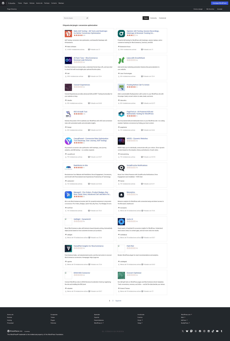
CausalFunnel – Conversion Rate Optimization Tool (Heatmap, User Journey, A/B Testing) (91, 140)
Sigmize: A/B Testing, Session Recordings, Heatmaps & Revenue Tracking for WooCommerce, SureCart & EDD (143, 32)
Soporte (96, 317)
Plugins (53, 320)
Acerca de (10, 314)
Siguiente (118, 300)
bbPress (184, 320)
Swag (140, 323)
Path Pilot (130, 246)
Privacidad (10, 323)
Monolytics (131, 192)
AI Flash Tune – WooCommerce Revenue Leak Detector (86, 59)
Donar (140, 320)
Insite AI (130, 219)
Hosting (9, 320)
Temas (53, 317)
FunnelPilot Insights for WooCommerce (89, 246)
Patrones (53, 323)
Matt (183, 317)
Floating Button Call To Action (138, 85)
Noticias (9, 317)
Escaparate (54, 314)
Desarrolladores (99, 320)
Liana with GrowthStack (136, 58)
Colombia (27, 331)
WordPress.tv (99, 323)
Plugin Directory (12, 9)
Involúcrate (141, 314)
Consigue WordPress (219, 3)
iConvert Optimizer (134, 273)
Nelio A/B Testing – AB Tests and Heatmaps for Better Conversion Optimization (90, 32)
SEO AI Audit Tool (80, 112)
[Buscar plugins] (87, 18)
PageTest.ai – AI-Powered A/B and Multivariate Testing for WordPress (140, 113)
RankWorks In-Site (81, 165)
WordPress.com (186, 314)
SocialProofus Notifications (137, 165)
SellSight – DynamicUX (82, 219)
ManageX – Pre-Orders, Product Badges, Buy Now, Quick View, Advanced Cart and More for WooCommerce (91, 193)
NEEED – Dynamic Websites (137, 138)
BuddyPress (185, 323)
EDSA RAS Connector (82, 273)
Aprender (97, 314)
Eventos (140, 317)
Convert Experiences (82, 85)
